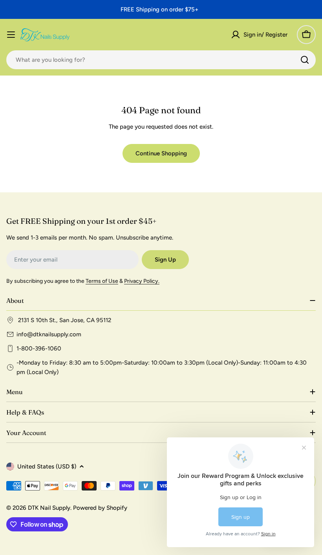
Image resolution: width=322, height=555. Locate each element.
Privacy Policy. (141, 281)
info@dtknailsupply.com (48, 334)
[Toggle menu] (11, 34)
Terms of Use (102, 281)
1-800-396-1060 (38, 348)
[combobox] (161, 59)
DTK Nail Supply (49, 507)
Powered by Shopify (100, 507)
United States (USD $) (46, 466)
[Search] (304, 60)
